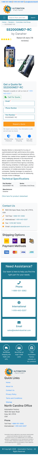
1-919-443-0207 (18, 2)
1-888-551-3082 (6, 2)
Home (8, 382)
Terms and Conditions (14, 398)
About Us (9, 386)
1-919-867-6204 (15, 223)
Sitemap (9, 402)
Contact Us (10, 390)
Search (33, 17)
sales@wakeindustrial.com (20, 226)
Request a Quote (19, 124)
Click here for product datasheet (15, 196)
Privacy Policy (11, 394)
